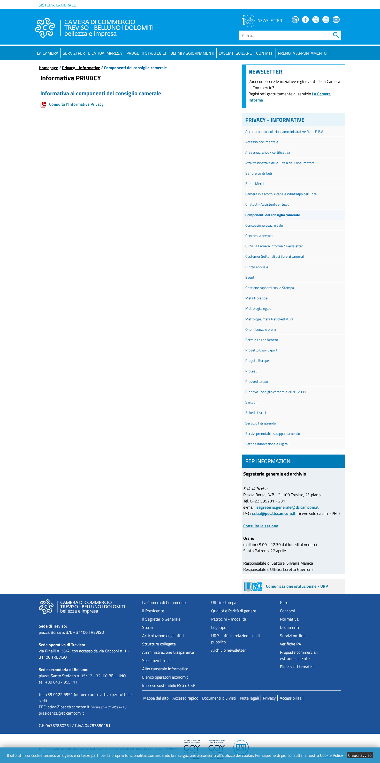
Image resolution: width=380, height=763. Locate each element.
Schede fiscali (255, 412)
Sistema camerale (57, 5)
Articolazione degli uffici (163, 635)
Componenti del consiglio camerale (272, 215)
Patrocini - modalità (228, 619)
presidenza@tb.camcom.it (61, 713)
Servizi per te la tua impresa (92, 53)
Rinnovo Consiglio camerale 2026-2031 (275, 391)
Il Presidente (153, 611)
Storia (147, 627)
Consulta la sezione (260, 526)
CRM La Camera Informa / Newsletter (274, 246)
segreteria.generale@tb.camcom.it (287, 507)
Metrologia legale (258, 308)
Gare (284, 602)
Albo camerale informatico (165, 669)
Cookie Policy (331, 755)
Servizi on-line (293, 635)
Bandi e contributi (258, 173)
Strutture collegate (159, 644)
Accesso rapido (185, 698)
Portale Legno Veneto (261, 339)
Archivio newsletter (228, 650)
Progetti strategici (146, 53)
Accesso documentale (261, 142)
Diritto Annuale (256, 267)
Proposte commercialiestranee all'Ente (299, 655)
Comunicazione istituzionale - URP (296, 586)
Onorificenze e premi (261, 329)
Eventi (250, 277)
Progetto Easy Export (261, 350)
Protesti (251, 371)
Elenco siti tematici (297, 667)
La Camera (47, 53)
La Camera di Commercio (164, 602)
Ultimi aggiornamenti (192, 53)
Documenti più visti (219, 698)
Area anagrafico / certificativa (268, 152)
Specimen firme (156, 660)
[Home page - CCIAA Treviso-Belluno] (94, 28)
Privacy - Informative (81, 67)
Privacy (269, 698)
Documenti (289, 627)
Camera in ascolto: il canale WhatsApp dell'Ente (281, 194)
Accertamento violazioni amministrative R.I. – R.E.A (284, 131)
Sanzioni (251, 402)
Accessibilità (290, 698)
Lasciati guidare (235, 53)
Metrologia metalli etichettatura (269, 319)
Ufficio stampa (223, 602)
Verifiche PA (290, 644)
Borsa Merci (254, 183)
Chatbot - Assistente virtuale (267, 204)
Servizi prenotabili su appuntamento (272, 433)
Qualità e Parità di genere (233, 611)
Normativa (289, 619)
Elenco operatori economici (165, 677)
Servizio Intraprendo (260, 423)
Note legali (249, 698)
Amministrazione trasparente (168, 652)
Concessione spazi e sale (264, 225)
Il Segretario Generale (161, 619)
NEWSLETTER (269, 20)
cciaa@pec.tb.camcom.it (273, 513)
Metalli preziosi (257, 298)
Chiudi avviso (359, 755)
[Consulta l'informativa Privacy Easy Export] (44, 104)
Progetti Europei (257, 360)
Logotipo (218, 627)
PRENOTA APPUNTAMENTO (302, 53)
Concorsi (287, 611)
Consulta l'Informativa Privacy (76, 104)
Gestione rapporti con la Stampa (269, 287)
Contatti (264, 53)
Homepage (48, 67)
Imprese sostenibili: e (168, 685)
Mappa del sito (156, 698)
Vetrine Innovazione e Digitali (267, 444)
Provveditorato (256, 381)
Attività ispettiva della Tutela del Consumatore (280, 162)
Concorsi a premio (258, 235)
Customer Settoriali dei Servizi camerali (275, 256)
